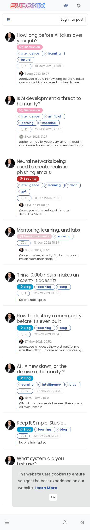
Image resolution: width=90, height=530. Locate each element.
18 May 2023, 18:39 (48, 66)
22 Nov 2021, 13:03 (49, 391)
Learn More (46, 488)
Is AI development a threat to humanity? (49, 101)
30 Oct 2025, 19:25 (37, 398)
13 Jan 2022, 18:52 (37, 250)
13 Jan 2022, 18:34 (46, 242)
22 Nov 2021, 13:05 (45, 293)
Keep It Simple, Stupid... (41, 423)
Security (29, 179)
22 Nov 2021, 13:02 (45, 436)
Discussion (31, 47)
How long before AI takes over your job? (50, 38)
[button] (7, 522)
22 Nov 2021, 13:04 (46, 334)
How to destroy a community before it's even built (49, 319)
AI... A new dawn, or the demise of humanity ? (42, 369)
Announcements (36, 236)
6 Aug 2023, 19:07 (36, 74)
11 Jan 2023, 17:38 (47, 198)
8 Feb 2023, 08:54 (36, 205)
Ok (53, 497)
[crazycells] (21, 136)
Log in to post (72, 19)
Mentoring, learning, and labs (48, 230)
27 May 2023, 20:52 (38, 341)
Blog (27, 287)
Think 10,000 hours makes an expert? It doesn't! (48, 278)
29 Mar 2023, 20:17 (48, 129)
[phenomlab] (10, 37)
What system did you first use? (40, 461)
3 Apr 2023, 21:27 (35, 137)
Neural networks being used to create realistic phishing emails (42, 167)
